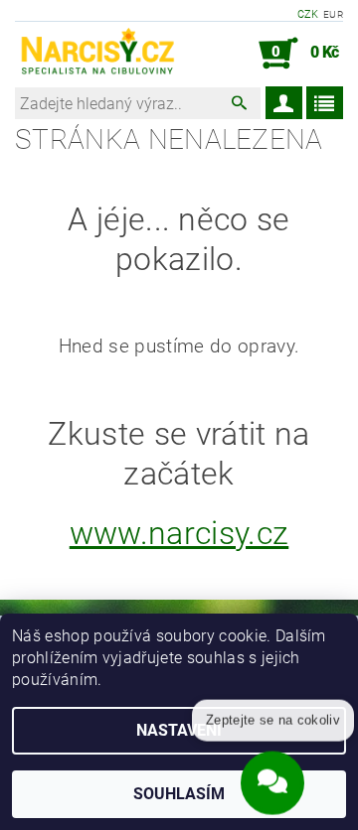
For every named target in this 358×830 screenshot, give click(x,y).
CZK (308, 14)
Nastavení (179, 730)
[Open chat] (272, 782)
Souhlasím (179, 793)
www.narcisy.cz (179, 533)
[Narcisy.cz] (97, 53)
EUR (333, 14)
